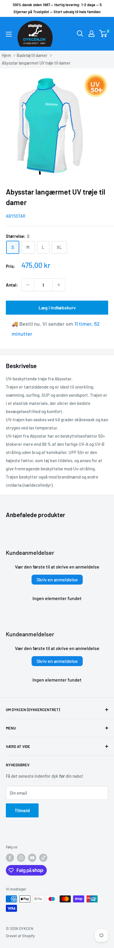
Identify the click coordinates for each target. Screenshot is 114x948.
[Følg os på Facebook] (10, 858)
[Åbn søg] (80, 33)
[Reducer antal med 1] (28, 285)
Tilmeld (22, 810)
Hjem (6, 55)
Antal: (12, 284)
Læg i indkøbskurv (57, 307)
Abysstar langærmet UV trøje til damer (36, 62)
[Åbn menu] (9, 34)
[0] (103, 33)
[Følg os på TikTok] (43, 858)
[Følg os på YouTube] (32, 858)
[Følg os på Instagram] (21, 858)
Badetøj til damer (32, 55)
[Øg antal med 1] (59, 285)
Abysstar (15, 216)
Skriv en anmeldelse (57, 579)
